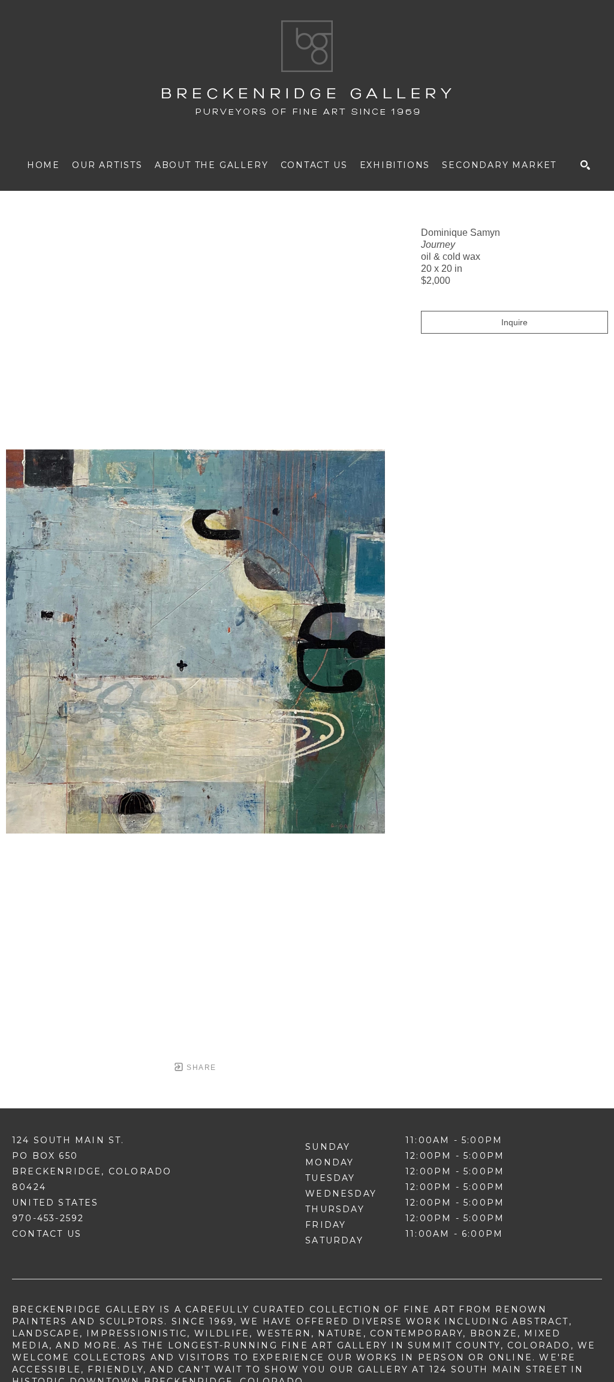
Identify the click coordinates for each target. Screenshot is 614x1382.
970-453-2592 (48, 1218)
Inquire (514, 322)
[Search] (585, 165)
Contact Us (47, 1233)
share (200, 1067)
